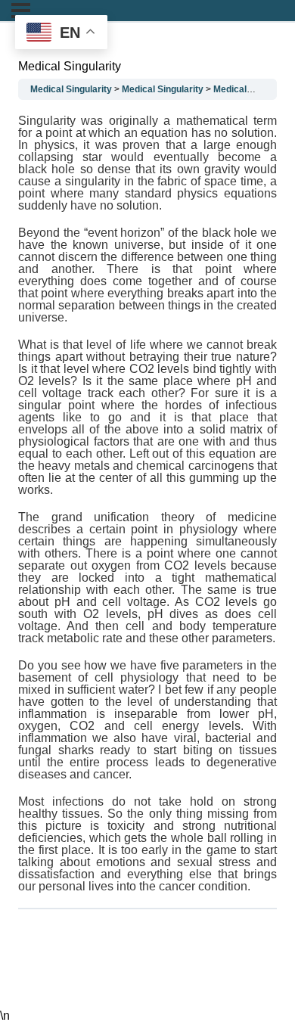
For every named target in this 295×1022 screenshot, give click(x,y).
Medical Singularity (71, 89)
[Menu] (21, 10)
